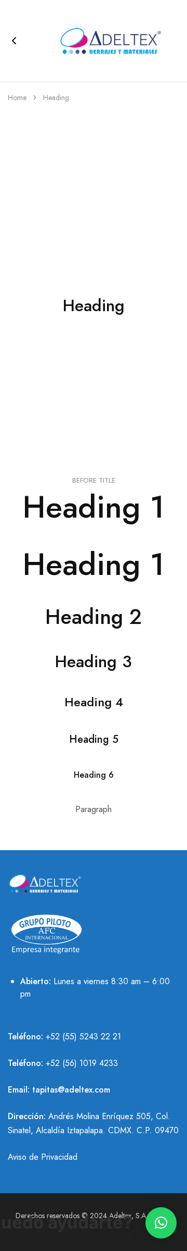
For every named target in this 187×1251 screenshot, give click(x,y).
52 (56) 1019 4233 (84, 1063)
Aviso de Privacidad (42, 1157)
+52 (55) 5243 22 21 (83, 1036)
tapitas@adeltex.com (71, 1090)
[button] (161, 1222)
